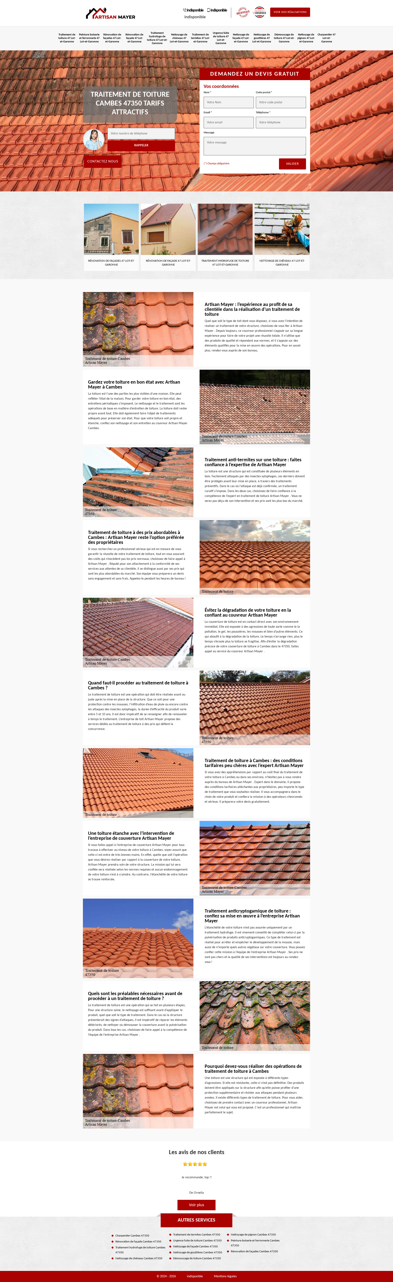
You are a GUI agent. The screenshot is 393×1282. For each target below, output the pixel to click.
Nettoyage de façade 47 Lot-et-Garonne (241, 38)
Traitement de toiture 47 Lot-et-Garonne (67, 38)
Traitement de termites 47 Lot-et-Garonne (200, 38)
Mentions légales (225, 1276)
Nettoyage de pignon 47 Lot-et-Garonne (306, 38)
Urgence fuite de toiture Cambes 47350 (197, 1240)
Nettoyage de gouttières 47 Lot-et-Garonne (261, 38)
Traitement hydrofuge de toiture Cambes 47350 (140, 1250)
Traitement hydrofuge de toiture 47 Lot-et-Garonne (157, 38)
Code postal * (264, 92)
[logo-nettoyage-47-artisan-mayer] (110, 13)
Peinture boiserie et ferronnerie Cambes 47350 (255, 1243)
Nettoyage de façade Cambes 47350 (195, 1246)
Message (209, 132)
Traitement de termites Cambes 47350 (196, 1234)
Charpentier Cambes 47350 (132, 1235)
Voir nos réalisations (290, 12)
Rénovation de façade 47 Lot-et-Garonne (134, 38)
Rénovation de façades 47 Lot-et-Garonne (112, 38)
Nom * (207, 92)
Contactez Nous (102, 162)
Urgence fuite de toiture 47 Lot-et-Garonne (221, 38)
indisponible (195, 10)
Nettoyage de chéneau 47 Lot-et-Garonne (179, 38)
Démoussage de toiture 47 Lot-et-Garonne (284, 38)
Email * (208, 112)
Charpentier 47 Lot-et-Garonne (326, 38)
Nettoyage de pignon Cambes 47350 (253, 1234)
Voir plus (196, 1205)
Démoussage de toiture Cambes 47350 (197, 1258)
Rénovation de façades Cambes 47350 (254, 1251)
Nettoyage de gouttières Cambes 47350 (197, 1252)
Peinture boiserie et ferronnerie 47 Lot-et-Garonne (89, 38)
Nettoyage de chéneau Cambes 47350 (138, 1258)
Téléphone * (263, 112)
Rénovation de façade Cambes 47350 (138, 1241)
